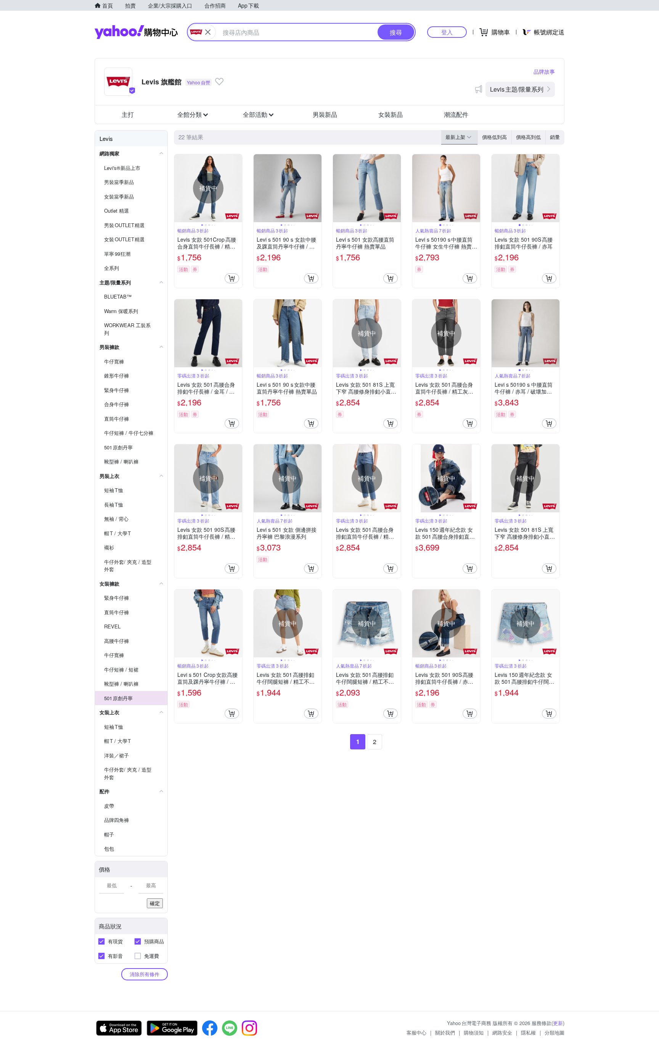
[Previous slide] (179, 188)
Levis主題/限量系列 (516, 89)
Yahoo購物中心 (136, 32)
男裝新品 (325, 114)
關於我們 (445, 1032)
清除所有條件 (144, 974)
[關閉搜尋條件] (207, 32)
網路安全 (502, 1032)
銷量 (555, 136)
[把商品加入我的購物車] (232, 278)
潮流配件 (456, 114)
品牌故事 (544, 71)
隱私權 (528, 1032)
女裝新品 (390, 114)
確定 (155, 903)
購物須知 (474, 1032)
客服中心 (416, 1032)
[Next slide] (237, 188)
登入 (447, 32)
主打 (128, 114)
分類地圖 (554, 1032)
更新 (558, 1023)
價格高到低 (528, 136)
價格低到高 (494, 136)
